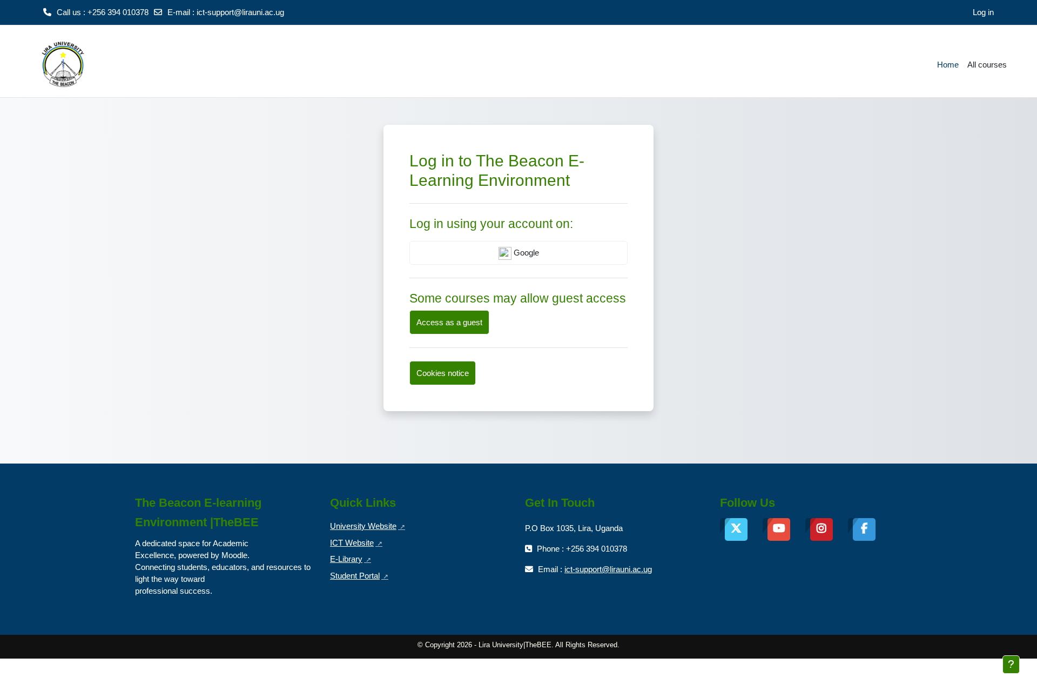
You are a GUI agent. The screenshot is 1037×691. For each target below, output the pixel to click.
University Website (367, 526)
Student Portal (359, 575)
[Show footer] (1011, 664)
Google (525, 252)
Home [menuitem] (948, 64)
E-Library (350, 558)
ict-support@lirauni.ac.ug (240, 12)
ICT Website (356, 542)
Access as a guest (449, 322)
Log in (983, 12)
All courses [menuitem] (987, 64)
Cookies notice (442, 373)
